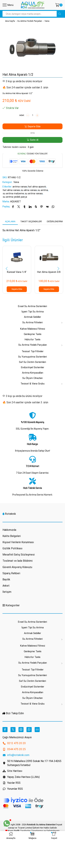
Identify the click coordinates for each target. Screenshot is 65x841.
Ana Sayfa (10, 21)
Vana (46, 21)
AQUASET (15, 201)
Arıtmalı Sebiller (32, 316)
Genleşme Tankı (32, 334)
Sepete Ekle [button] (17, 289)
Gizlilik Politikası (12, 548)
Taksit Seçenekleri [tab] (31, 221)
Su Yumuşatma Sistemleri (32, 356)
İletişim (6, 591)
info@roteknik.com (18, 755)
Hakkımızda (9, 529)
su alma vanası (29, 190)
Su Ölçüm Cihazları (32, 378)
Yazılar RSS (13, 782)
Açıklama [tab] (10, 221)
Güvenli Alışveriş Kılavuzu (17, 567)
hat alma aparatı (37, 186)
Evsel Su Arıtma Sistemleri (32, 306)
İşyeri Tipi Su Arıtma (33, 311)
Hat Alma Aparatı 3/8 (48, 271)
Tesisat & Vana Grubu (32, 383)
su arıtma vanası (34, 193)
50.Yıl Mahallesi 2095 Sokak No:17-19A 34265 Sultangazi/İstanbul (34, 763)
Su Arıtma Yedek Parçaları (29, 21)
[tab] (10, 222)
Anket (6, 585)
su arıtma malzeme (13, 193)
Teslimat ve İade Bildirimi (17, 560)
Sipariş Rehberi (11, 573)
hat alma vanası (11, 190)
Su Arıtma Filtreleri (32, 322)
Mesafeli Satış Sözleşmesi (18, 554)
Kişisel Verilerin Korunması (18, 542)
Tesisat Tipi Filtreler (33, 351)
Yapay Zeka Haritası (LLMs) (23, 777)
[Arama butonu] (59, 14)
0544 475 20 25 (16, 749)
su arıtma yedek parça (15, 196)
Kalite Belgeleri (11, 536)
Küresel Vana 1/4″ (16, 271)
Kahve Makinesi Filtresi (32, 328)
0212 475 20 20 (16, 743)
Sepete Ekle (34, 126)
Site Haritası (14, 771)
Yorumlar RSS (15, 788)
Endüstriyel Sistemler (32, 367)
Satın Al (34, 139)
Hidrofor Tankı (32, 339)
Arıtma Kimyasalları (32, 372)
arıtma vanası (19, 186)
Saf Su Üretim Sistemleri (32, 362)
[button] (6, 269)
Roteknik (10, 513)
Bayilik (6, 579)
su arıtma (43, 190)
